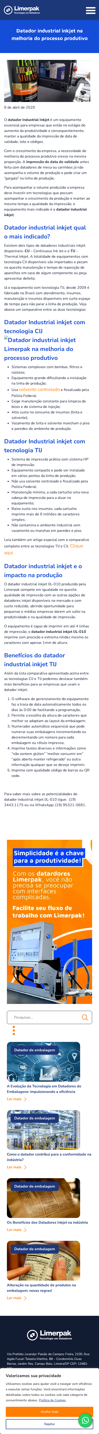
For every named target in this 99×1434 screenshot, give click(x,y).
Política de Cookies (52, 1400)
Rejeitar (49, 1424)
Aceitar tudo (49, 1412)
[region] (49, 1401)
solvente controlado (39, 389)
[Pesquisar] (84, 1017)
